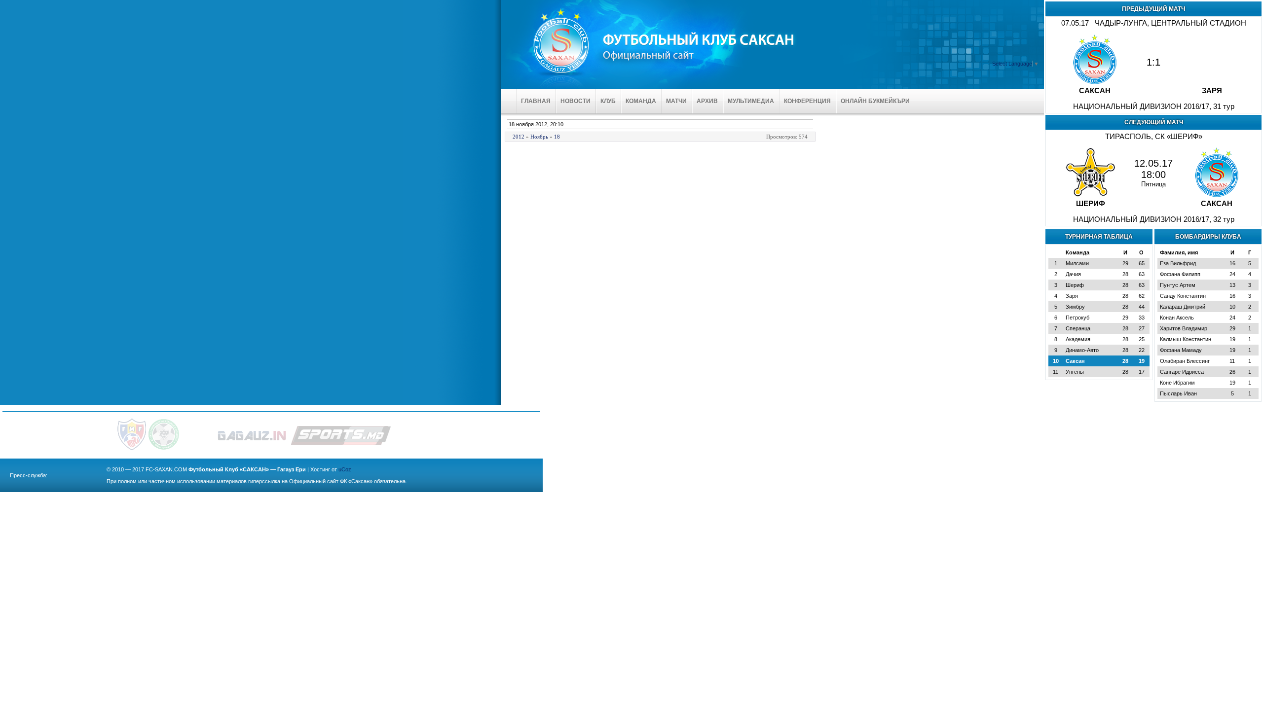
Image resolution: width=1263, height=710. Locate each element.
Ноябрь (539, 137)
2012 (518, 137)
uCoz (344, 469)
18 (557, 137)
